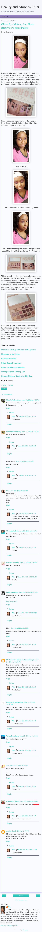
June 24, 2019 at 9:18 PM (20, 628)
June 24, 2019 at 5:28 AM (27, 416)
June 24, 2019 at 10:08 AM (27, 577)
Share (4, 388)
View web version (21, 900)
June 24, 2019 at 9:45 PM (27, 644)
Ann (7, 765)
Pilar (13, 416)
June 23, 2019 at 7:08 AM (30, 400)
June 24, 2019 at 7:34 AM (28, 562)
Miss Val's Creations (13, 400)
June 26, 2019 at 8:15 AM (29, 801)
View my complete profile (9, 925)
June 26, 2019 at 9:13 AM (27, 687)
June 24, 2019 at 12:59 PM (27, 613)
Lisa (7, 491)
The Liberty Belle (12, 531)
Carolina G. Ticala (12, 801)
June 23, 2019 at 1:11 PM (30, 431)
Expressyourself (11, 601)
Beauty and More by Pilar (20, 6)
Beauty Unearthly (12, 562)
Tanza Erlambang (12, 736)
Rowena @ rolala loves (14, 702)
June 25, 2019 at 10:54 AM (29, 736)
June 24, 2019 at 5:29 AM (27, 513)
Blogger (25, 930)
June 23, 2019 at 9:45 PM (28, 531)
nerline (8, 831)
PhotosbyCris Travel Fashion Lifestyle (20, 660)
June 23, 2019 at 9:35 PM (19, 491)
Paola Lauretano (12, 592)
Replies (11, 412)
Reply (8, 408)
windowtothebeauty (13, 431)
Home (21, 896)
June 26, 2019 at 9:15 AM (27, 816)
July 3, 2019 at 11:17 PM (20, 831)
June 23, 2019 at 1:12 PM (24, 461)
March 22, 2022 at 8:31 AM (27, 849)
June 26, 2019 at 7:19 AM (19, 765)
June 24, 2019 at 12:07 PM (28, 592)
